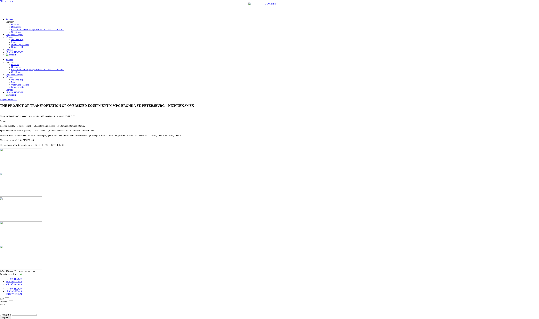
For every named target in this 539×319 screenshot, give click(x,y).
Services (9, 19)
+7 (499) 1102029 (14, 279)
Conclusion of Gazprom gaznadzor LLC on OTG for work (37, 29)
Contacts (9, 49)
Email (3, 304)
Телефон (4, 301)
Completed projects (14, 34)
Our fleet (15, 24)
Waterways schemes (20, 44)
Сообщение (6, 315)
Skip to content (6, 1)
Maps (13, 42)
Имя (2, 299)
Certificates (16, 32)
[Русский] (11, 54)
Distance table (17, 47)
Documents (16, 27)
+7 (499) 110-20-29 (14, 52)
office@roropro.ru (14, 284)
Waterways (10, 37)
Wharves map (17, 39)
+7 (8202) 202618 (14, 281)
